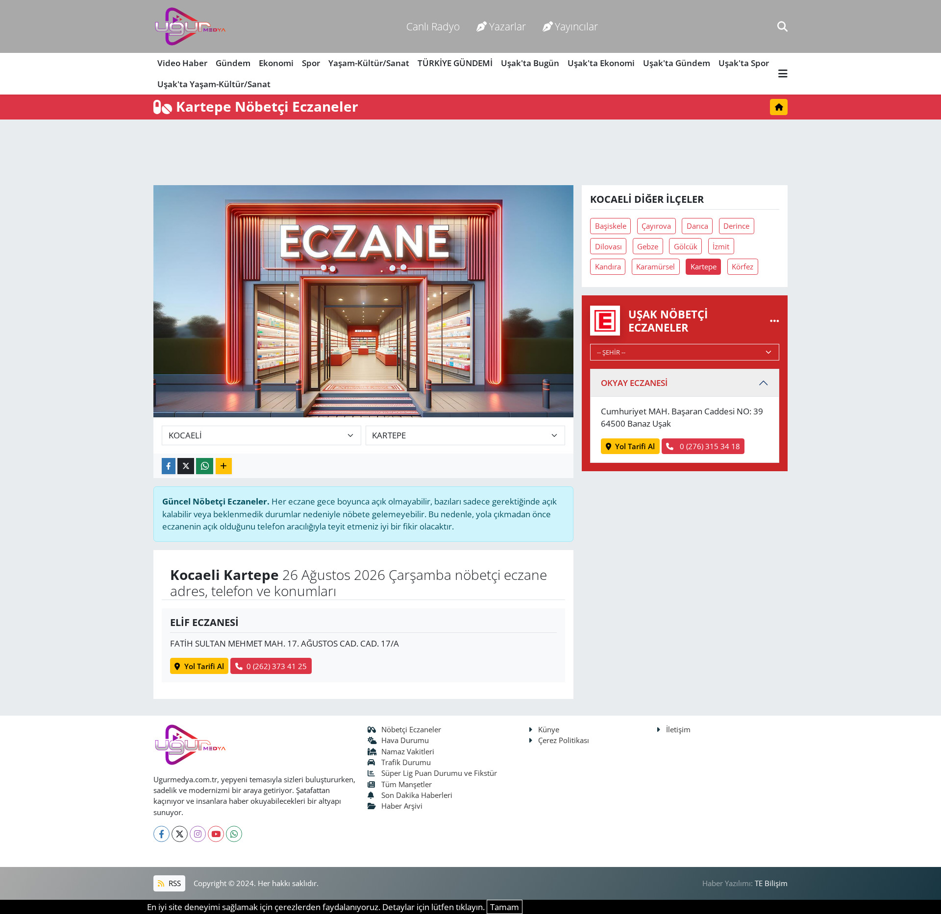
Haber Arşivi (401, 806)
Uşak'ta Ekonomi (601, 63)
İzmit (721, 246)
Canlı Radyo (433, 26)
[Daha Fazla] (224, 466)
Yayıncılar (576, 26)
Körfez (742, 266)
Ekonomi (276, 63)
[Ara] (782, 26)
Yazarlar (507, 26)
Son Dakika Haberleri (416, 795)
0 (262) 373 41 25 (277, 666)
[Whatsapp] (234, 834)
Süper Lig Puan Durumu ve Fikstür (439, 773)
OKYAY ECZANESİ (634, 382)
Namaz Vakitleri (407, 751)
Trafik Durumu (406, 762)
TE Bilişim (771, 883)
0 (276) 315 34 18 (709, 446)
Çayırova (656, 226)
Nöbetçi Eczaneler (411, 729)
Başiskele (610, 226)
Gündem (233, 63)
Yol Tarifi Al (204, 666)
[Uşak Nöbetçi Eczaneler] (774, 320)
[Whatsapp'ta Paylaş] (204, 466)
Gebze (647, 246)
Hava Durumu (405, 740)
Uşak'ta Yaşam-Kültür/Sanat (214, 84)
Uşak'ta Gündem (676, 63)
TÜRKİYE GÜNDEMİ (455, 63)
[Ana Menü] (783, 73)
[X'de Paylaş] (185, 466)
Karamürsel (655, 266)
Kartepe (704, 266)
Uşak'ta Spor (743, 63)
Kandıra (608, 266)
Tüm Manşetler (406, 784)
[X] (180, 834)
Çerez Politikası (563, 740)
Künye (548, 729)
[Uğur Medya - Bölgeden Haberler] (190, 26)
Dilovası (608, 246)
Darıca (697, 226)
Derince (736, 226)
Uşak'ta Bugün (530, 63)
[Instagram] (198, 834)
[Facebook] (161, 834)
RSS (174, 883)
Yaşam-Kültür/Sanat (368, 63)
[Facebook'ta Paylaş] (168, 466)
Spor (311, 63)
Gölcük (685, 246)
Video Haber (182, 63)
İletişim (678, 729)
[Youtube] (216, 834)
